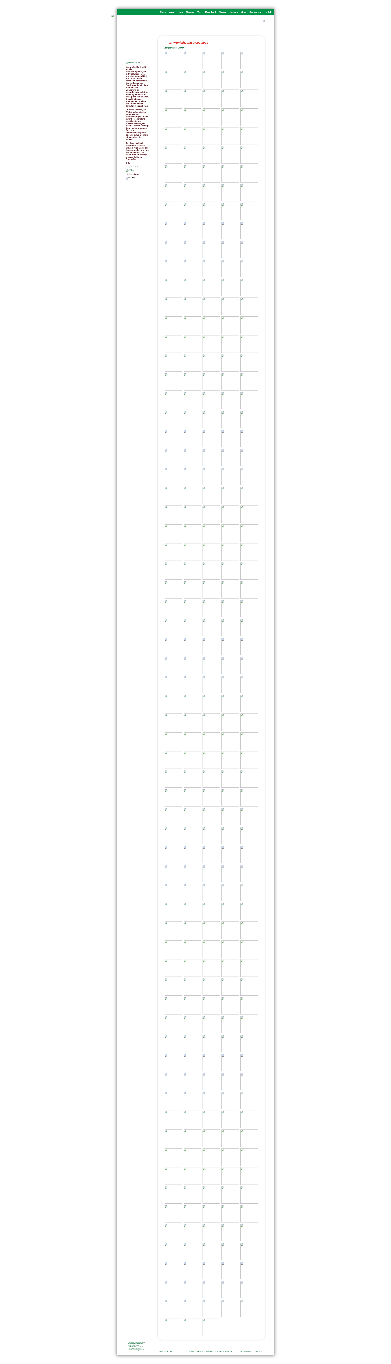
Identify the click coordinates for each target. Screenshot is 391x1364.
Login (241, 1351)
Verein (172, 12)
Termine (234, 12)
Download (210, 12)
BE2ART (170, 1351)
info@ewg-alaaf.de (138, 1350)
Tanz (180, 12)
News (163, 12)
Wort (199, 12)
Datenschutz (248, 1351)
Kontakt (268, 12)
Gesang (190, 12)
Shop (243, 12)
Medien (223, 12)
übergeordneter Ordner (174, 48)
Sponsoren (255, 12)
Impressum (258, 1351)
